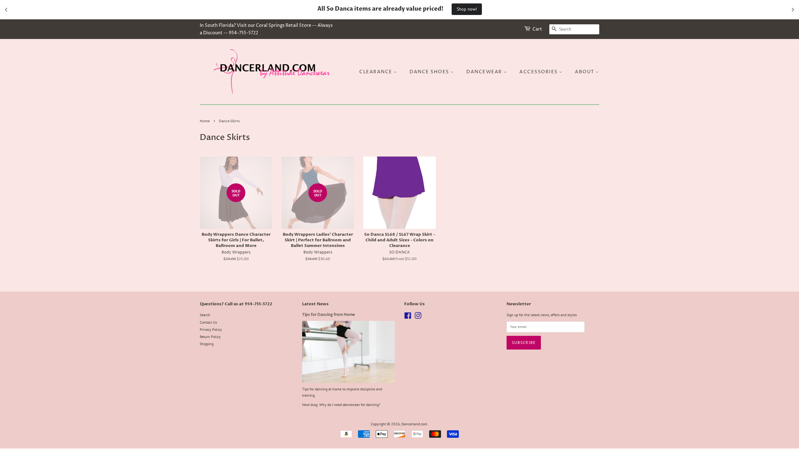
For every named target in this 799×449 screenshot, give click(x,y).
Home (205, 121)
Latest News (315, 304)
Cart (537, 29)
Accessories (539, 72)
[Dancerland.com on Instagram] (417, 317)
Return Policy (210, 336)
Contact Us (208, 322)
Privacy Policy (211, 329)
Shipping (206, 343)
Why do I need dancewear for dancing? (349, 404)
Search (205, 314)
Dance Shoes (429, 72)
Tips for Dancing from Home (328, 314)
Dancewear (484, 72)
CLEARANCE (376, 72)
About (585, 72)
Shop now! (467, 9)
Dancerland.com (414, 424)
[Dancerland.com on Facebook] (407, 317)
